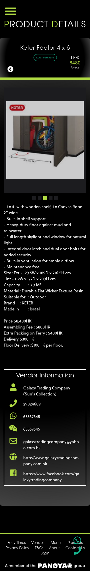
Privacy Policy (17, 548)
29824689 (32, 404)
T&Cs (39, 548)
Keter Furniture (45, 57)
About (54, 548)
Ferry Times (17, 543)
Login (45, 553)
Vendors (38, 543)
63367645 (31, 416)
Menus (56, 543)
